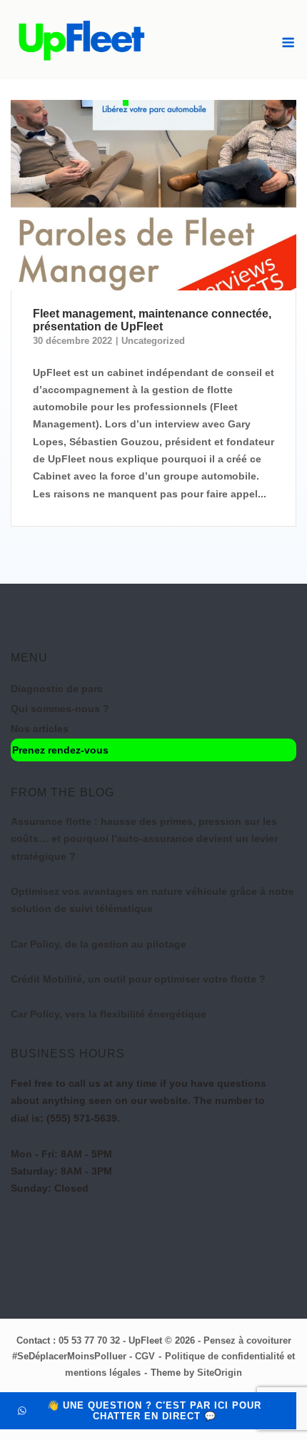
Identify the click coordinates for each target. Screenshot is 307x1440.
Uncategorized (153, 340)
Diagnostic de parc (57, 688)
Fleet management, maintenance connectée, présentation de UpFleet (152, 320)
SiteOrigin (219, 1372)
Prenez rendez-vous (60, 750)
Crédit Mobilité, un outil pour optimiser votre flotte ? (138, 979)
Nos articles (40, 728)
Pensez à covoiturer (247, 1340)
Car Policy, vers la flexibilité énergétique (108, 1014)
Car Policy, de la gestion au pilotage (98, 944)
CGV (145, 1356)
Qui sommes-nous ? (60, 708)
